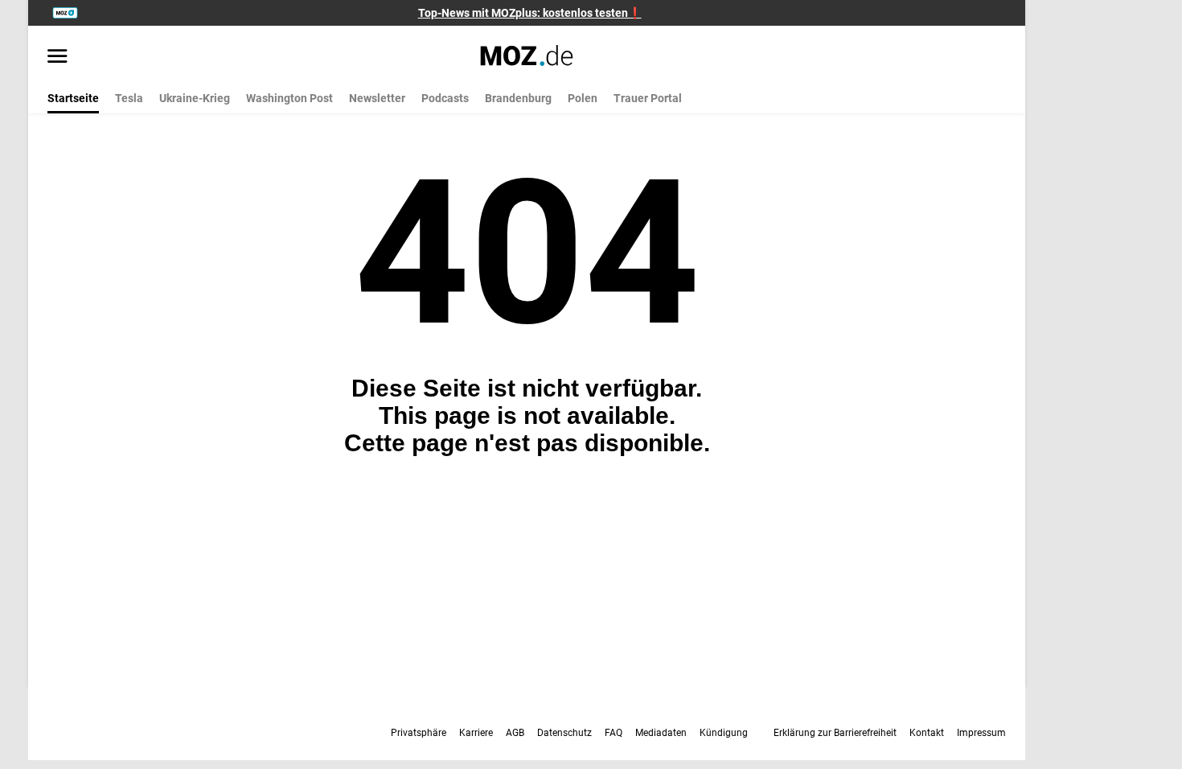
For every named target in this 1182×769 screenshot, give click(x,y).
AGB (515, 732)
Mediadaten (661, 732)
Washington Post (289, 98)
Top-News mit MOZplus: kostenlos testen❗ (530, 12)
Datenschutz (564, 732)
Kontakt (926, 732)
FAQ (613, 732)
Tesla (129, 98)
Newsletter (377, 98)
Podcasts (445, 98)
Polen (582, 98)
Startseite (73, 98)
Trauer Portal (648, 98)
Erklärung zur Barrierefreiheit (835, 732)
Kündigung (724, 732)
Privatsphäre (418, 732)
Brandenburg (518, 98)
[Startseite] (527, 55)
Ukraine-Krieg (194, 98)
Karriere (476, 732)
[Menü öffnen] (57, 57)
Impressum (981, 732)
